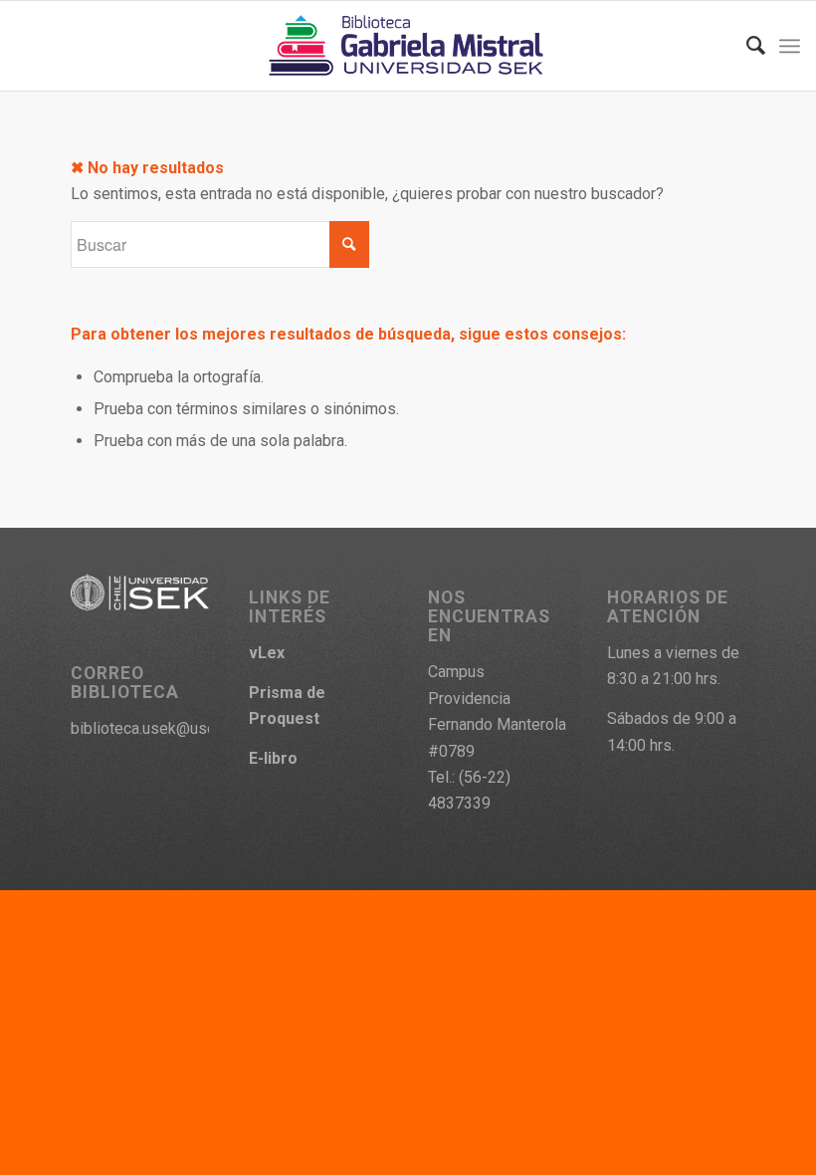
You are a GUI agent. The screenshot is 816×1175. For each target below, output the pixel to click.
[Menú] (789, 46)
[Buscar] (745, 46)
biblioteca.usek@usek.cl (155, 728)
